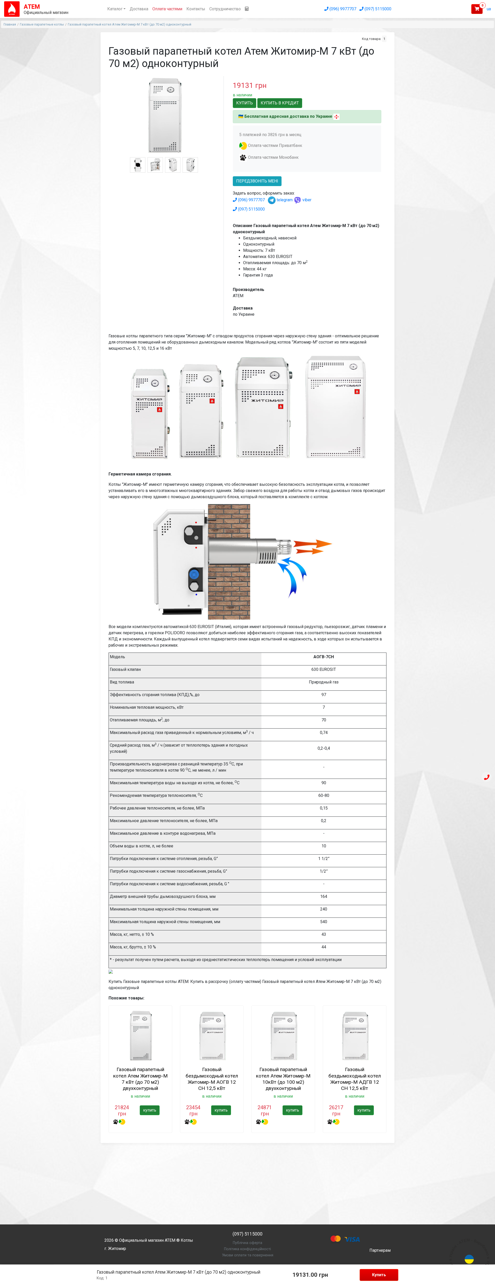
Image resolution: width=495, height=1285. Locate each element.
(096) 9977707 (342, 8)
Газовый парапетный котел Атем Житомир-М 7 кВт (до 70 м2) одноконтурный (129, 24)
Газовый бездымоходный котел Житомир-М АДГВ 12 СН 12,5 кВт (354, 1078)
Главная (10, 24)
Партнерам (380, 1250)
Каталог (114, 8)
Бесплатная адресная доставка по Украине (288, 116)
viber (306, 199)
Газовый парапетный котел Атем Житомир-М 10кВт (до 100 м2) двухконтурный (283, 1078)
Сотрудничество (225, 8)
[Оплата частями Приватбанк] (243, 145)
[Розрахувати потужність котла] (247, 9)
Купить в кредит (280, 103)
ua (489, 8)
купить (149, 1110)
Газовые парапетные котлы (42, 24)
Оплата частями (167, 8)
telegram (284, 199)
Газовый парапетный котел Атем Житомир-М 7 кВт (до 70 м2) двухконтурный (140, 1078)
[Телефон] (486, 777)
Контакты (195, 8)
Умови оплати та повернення (247, 1255)
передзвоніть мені (257, 181)
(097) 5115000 (377, 8)
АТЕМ (170, 1240)
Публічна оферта (247, 1243)
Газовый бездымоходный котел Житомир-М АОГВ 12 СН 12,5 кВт (212, 1078)
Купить (379, 1274)
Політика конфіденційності (247, 1249)
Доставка (139, 8)
